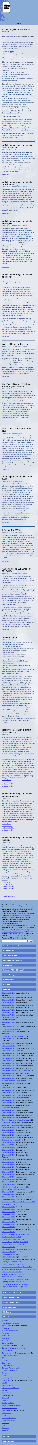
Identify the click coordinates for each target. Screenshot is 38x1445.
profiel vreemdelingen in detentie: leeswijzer (17, 838)
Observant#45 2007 (8, 1115)
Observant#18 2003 (8, 1199)
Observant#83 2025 (8, 997)
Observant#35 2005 (8, 1150)
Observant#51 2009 (8, 1097)
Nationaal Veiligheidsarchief (13, 970)
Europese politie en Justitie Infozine (14, 1080)
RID (3, 1425)
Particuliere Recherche (9, 1408)
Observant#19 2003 (8, 1197)
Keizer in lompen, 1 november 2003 (14, 1189)
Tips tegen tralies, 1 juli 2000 (11, 1237)
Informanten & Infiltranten (10, 1388)
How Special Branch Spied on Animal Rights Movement (16, 385)
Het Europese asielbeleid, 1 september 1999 (17, 1267)
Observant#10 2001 (8, 1224)
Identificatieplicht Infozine (10, 1107)
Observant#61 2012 (8, 1065)
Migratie (4, 1390)
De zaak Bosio (7, 1350)
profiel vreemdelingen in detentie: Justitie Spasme (17, 731)
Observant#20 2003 (8, 1194)
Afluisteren (5, 1328)
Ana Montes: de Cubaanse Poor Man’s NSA (17, 570)
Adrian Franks (7, 1325)
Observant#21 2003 (8, 1192)
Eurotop (4, 1375)
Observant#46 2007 (8, 1112)
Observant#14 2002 (8, 1214)
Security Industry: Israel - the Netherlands (16, 1071)
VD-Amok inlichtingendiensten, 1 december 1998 (18, 1269)
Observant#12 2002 (8, 1219)
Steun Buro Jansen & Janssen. (12, 932)
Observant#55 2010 (8, 1088)
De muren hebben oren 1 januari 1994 (15, 1279)
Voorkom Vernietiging (11, 1297)
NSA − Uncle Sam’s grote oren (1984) (16, 429)
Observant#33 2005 (8, 1155)
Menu (19, 23)
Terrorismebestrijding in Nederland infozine (16, 1120)
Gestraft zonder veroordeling (11, 1140)
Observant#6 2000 (8, 1247)
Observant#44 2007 (8, 1117)
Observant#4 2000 (8, 1252)
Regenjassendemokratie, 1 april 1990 (14, 1286)
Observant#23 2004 (8, 1182)
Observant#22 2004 (8, 1184)
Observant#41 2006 (8, 1132)
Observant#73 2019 (8, 1026)
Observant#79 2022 (8, 1007)
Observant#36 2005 (8, 1147)
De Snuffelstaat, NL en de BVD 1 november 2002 (18, 1202)
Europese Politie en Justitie (11, 1368)
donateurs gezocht (11, 637)
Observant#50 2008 (8, 1100)
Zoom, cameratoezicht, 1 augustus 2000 (15, 1234)
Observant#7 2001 (8, 1232)
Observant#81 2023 (8, 1002)
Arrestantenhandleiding (10, 1029)
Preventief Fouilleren (9, 1418)
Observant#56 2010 (8, 1083)
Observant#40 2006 (8, 1135)
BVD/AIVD (5, 1340)
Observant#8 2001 (8, 1229)
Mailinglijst (7, 1312)
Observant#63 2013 (8, 1060)
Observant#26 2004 (8, 1174)
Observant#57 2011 (8, 1078)
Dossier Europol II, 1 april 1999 (12, 1264)
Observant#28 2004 (8, 1169)
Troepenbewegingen (10, 975)
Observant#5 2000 (8, 1249)
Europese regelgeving (9, 1370)
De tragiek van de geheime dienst (13, 1348)
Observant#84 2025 (8, 993)
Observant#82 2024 (8, 1000)
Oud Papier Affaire (8, 1403)
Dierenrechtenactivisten (10, 1355)
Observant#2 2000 (8, 1257)
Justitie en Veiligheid (10, 955)
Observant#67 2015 (8, 1051)
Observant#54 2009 (8, 1090)
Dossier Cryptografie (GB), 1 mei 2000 (15, 1242)
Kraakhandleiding (9, 1307)
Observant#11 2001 (8, 1222)
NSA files (6, 984)
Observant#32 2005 (8, 1159)
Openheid (5, 1398)
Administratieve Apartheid (10, 1323)
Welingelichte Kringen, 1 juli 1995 (13, 1274)
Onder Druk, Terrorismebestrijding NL (14, 1125)
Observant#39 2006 (8, 1137)
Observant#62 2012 (8, 1063)
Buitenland (5, 1338)
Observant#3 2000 (8, 1254)
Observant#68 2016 (8, 1048)
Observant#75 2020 (8, 1017)
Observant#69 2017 (8, 1046)
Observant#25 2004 (8, 1177)
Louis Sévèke (6, 1380)
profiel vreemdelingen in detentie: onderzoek (17, 275)
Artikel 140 (5, 1335)
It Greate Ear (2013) (11, 530)
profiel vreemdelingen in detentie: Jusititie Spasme (17, 146)
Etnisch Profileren (8, 1365)
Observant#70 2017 (8, 1043)
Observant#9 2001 (8, 1227)
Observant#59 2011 (8, 1073)
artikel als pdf (6, 780)
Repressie (5, 1423)
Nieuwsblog (7, 965)
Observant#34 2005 (8, 1152)
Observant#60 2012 (8, 1068)
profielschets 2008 (8, 784)
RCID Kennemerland (9, 1420)
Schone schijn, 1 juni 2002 (11, 1204)
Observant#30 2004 (8, 1164)
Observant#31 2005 (8, 1162)
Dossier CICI (6, 1360)
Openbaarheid (8, 951)
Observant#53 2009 (8, 1092)
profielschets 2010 (8, 786)
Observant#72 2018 (8, 1031)
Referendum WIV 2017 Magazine (14, 1293)
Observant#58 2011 (8, 1075)
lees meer (5, 174)
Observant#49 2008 (8, 1102)
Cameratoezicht (7, 1343)
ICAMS (4, 1383)
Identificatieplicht (7, 1385)
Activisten (5, 1320)
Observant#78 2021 (8, 1010)
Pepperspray (6, 1413)
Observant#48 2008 (8, 1105)
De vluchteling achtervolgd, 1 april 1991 (15, 1284)
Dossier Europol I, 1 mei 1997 (12, 1272)
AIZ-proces (6, 1333)
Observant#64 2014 (8, 1058)
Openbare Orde (7, 1395)
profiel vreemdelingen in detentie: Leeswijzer (17, 222)
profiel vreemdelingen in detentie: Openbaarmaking (17, 183)
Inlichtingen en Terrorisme (12, 960)
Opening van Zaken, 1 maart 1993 (13, 1282)
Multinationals (6, 1393)
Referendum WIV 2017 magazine (13, 1036)
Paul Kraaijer (6, 1410)
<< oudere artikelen (8, 896)
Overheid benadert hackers (15, 344)
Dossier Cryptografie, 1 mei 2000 (13, 1239)
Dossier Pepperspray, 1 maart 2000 (14, 1244)
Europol (4, 1373)
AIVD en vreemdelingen (10, 1330)
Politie (4, 1415)
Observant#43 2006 (8, 1127)
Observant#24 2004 (8, 1179)
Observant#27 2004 (8, 1172)
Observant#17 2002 (8, 1207)
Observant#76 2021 (8, 1015)
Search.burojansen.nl (11, 946)
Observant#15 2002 (8, 1212)
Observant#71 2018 (8, 1039)
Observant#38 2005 (8, 1142)
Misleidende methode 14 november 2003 (16, 1187)
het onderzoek (7, 782)
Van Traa (5, 1430)
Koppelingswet (7, 1378)
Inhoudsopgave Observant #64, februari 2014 (17, 30)
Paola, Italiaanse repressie (11, 1405)
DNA (3, 1358)
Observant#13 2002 (8, 1217)
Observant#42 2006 (8, 1130)
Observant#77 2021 (8, 1012)
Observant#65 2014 (8, 1056)
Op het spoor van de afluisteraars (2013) (18, 477)
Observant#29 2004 (8, 1167)
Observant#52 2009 (8, 1095)
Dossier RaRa (6, 1363)
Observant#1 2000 (8, 1259)
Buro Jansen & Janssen (10, 925)
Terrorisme (5, 1428)
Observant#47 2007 (8, 1110)
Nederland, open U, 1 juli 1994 (12, 1277)
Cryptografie (6, 1345)
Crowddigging (8, 979)
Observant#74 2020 (8, 1022)
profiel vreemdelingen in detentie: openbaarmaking (17, 794)
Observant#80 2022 (8, 1005)
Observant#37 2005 (8, 1145)
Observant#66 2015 (8, 1053)
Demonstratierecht (8, 1353)
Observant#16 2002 (8, 1209)
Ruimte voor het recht (9, 1122)
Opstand (5, 1400)
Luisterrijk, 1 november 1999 (11, 1262)
